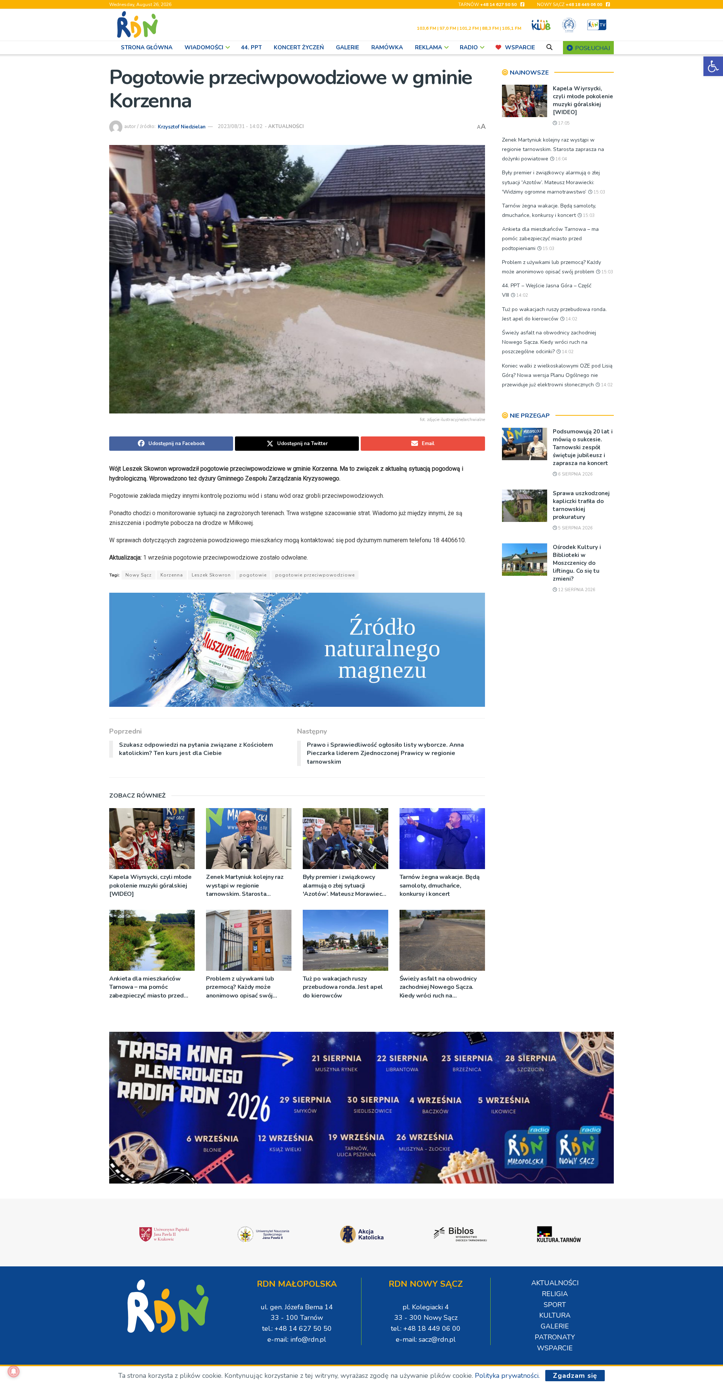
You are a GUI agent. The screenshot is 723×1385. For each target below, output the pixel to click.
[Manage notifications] (14, 1371)
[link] (713, 66)
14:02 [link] (521, 295)
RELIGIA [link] (555, 1293)
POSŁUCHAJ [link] (592, 48)
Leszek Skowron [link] (211, 575)
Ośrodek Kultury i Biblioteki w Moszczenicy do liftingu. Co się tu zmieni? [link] (577, 563)
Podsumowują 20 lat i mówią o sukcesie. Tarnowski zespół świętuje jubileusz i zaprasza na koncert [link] (583, 447)
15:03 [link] (598, 192)
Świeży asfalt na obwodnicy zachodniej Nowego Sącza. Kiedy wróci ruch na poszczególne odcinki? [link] (438, 987)
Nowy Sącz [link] (138, 575)
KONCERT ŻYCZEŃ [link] (299, 47)
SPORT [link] (555, 1304)
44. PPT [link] (251, 47)
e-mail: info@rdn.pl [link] (296, 1339)
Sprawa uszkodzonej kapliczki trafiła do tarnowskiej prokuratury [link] (581, 505)
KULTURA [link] (554, 1315)
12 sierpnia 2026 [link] (576, 590)
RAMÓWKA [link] (387, 47)
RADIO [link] (469, 47)
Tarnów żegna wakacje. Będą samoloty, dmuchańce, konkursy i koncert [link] (440, 885)
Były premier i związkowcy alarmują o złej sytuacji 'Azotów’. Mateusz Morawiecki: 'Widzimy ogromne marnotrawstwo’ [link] (345, 885)
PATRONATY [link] (555, 1337)
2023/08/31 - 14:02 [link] (240, 126)
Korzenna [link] (171, 575)
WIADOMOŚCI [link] (204, 47)
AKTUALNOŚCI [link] (286, 126)
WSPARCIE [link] (520, 47)
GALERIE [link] (347, 47)
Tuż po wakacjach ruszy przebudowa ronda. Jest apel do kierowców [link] (343, 987)
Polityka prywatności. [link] (507, 1375)
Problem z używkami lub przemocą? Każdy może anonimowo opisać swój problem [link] (240, 987)
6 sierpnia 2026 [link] (575, 474)
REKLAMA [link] (428, 47)
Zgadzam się (575, 1375)
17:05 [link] (563, 123)
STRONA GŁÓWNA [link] (146, 47)
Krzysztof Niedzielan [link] (182, 126)
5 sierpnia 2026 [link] (575, 528)
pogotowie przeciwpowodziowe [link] (315, 575)
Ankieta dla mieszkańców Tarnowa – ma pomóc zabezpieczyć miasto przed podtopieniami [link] (146, 987)
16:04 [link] (560, 159)
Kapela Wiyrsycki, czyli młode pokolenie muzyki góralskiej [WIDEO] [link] (150, 885)
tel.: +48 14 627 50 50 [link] (297, 1328)
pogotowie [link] (253, 575)
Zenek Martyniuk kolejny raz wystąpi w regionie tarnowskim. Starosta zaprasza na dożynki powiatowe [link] (244, 885)
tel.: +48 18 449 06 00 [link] (426, 1328)
